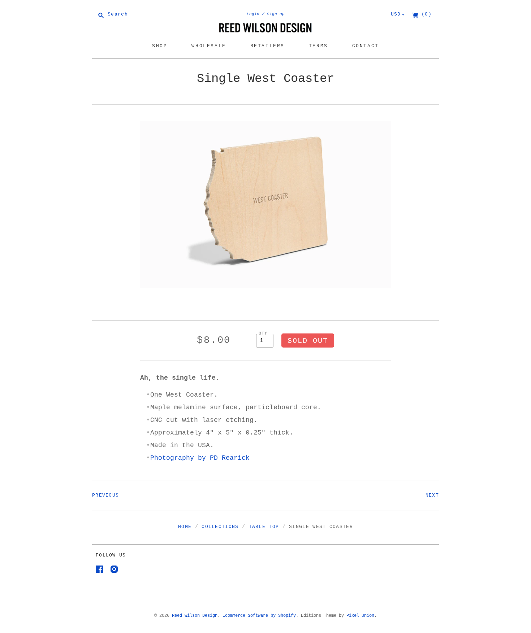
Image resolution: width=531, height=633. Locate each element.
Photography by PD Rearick (200, 458)
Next (432, 495)
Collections (220, 526)
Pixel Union (360, 615)
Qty (263, 333)
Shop (159, 46)
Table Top (264, 526)
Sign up (276, 14)
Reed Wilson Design (194, 615)
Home (184, 526)
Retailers (267, 46)
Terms (318, 46)
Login (253, 14)
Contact (365, 46)
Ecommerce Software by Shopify (259, 615)
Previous (105, 495)
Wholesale (208, 46)
